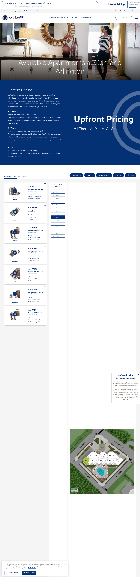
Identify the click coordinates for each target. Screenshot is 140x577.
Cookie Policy (32, 568)
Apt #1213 (25, 297)
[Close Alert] (138, 2)
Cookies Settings (13, 572)
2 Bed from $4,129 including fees (81, 19)
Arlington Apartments (18, 12)
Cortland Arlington (33, 12)
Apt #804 (25, 214)
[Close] (65, 564)
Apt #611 (25, 194)
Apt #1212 (25, 276)
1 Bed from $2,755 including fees (59, 19)
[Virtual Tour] (15, 193)
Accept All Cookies (29, 572)
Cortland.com (5, 12)
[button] (1, 1)
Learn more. (34, 7)
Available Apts (10, 178)
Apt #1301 (25, 317)
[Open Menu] (136, 19)
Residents (127, 12)
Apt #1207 (25, 255)
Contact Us (118, 12)
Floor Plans (23, 178)
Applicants (135, 12)
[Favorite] (45, 186)
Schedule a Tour (124, 19)
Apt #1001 (25, 235)
